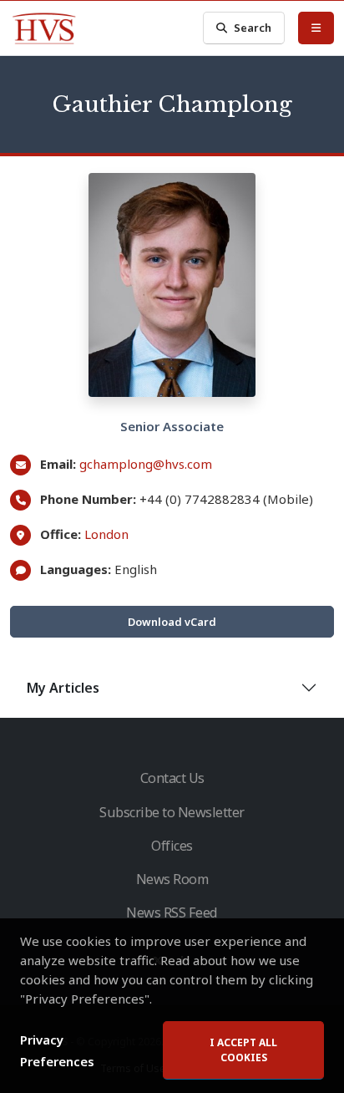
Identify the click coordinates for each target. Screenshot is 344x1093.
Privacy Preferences (57, 1050)
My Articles (63, 688)
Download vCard (172, 621)
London (106, 534)
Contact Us (172, 778)
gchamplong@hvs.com (145, 463)
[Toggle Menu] (316, 27)
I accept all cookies (243, 1050)
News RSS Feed (172, 912)
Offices (172, 845)
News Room (172, 879)
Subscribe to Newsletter (172, 812)
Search (252, 27)
